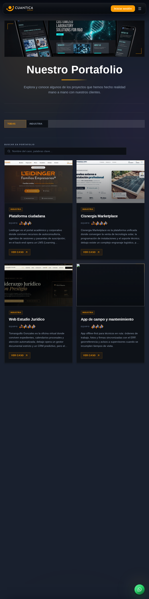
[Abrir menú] (140, 8)
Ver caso (17, 252)
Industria (35, 124)
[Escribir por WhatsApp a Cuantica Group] (139, 589)
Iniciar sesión (123, 8)
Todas (11, 124)
